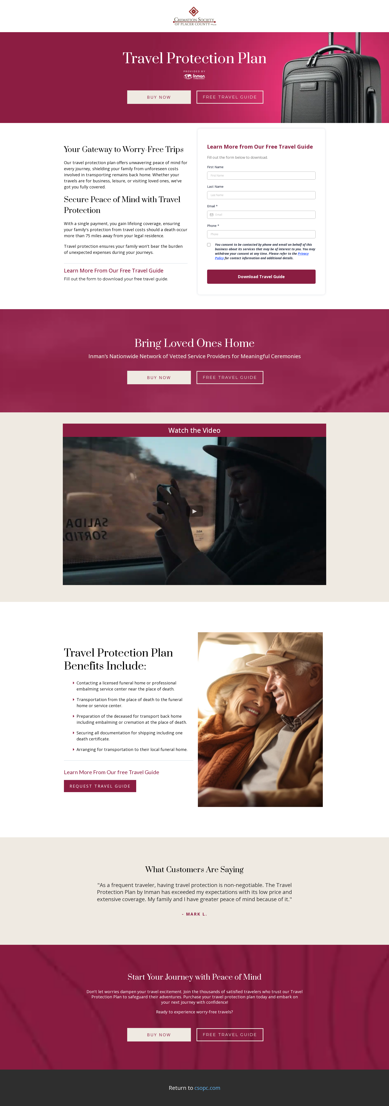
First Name (215, 167)
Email (212, 206)
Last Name (215, 186)
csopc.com (207, 1087)
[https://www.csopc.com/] (194, 16)
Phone (213, 225)
